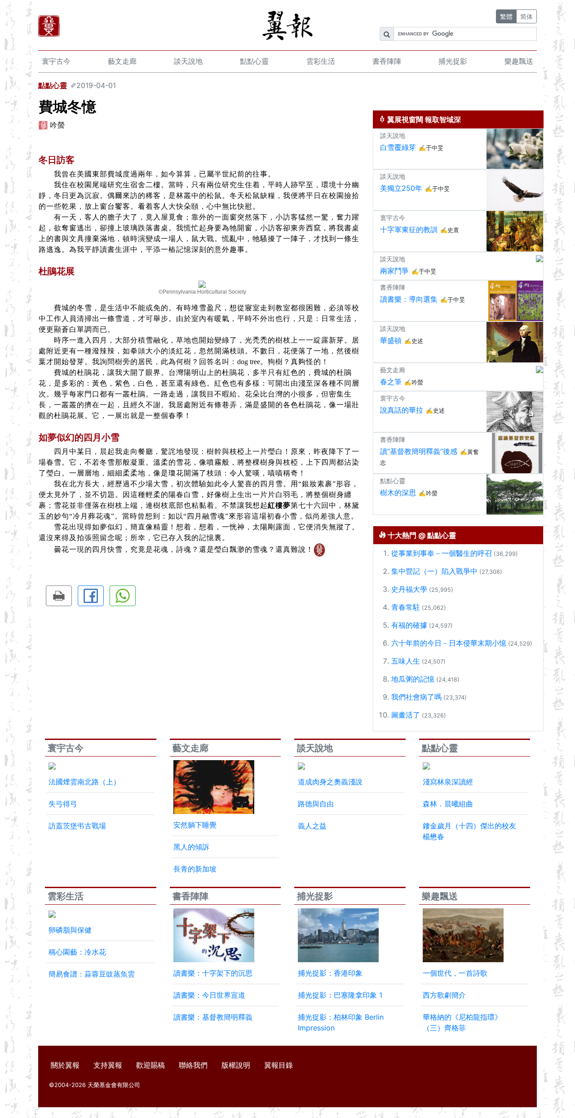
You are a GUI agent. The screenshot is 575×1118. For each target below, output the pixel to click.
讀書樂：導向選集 (409, 299)
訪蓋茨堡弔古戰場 (77, 825)
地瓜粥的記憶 (412, 678)
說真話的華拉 (401, 409)
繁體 (506, 16)
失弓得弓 (63, 803)
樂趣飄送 (518, 61)
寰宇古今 (56, 61)
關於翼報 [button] (65, 1065)
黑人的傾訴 (191, 846)
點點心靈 (254, 61)
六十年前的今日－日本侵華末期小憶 (448, 642)
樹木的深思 (398, 492)
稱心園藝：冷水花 (77, 951)
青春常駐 (405, 607)
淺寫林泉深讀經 (448, 781)
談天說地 (188, 61)
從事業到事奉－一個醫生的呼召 (441, 553)
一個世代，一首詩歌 (455, 972)
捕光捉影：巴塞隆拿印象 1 (340, 994)
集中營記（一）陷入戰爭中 (434, 571)
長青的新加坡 (195, 868)
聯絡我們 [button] (193, 1065)
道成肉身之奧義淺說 (330, 781)
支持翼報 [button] (107, 1065)
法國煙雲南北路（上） (84, 781)
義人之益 (312, 825)
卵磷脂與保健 (70, 929)
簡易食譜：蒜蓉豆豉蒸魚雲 (92, 973)
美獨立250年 (401, 188)
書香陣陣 (386, 61)
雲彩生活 (320, 61)
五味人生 (405, 660)
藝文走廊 (122, 61)
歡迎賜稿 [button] (150, 1065)
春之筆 (391, 381)
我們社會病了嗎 (416, 696)
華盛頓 (391, 340)
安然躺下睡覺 (195, 824)
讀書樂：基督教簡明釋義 (212, 1016)
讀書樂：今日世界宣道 (209, 994)
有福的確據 (409, 625)
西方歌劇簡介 (444, 994)
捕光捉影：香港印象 (330, 972)
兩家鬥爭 (394, 270)
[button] (59, 595)
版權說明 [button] (235, 1065)
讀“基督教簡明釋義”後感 (418, 451)
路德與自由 (316, 803)
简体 (526, 16)
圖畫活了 (405, 714)
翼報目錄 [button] (278, 1065)
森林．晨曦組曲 (448, 803)
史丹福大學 (409, 589)
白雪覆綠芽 (398, 147)
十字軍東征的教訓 (409, 229)
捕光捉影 (452, 61)
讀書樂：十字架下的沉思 (212, 972)
